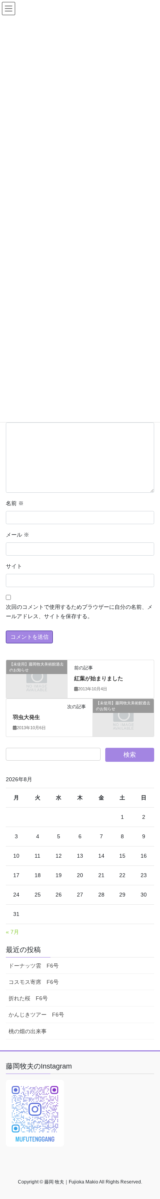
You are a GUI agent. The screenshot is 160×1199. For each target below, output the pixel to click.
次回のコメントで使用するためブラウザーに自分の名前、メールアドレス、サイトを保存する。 (79, 611)
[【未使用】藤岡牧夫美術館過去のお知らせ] (36, 679)
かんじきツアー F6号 (36, 1014)
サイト (14, 566)
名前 (15, 503)
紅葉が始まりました (98, 678)
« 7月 (12, 932)
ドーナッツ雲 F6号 (34, 966)
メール (17, 535)
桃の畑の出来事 (28, 1031)
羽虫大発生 (26, 717)
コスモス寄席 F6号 (34, 982)
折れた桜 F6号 (28, 998)
